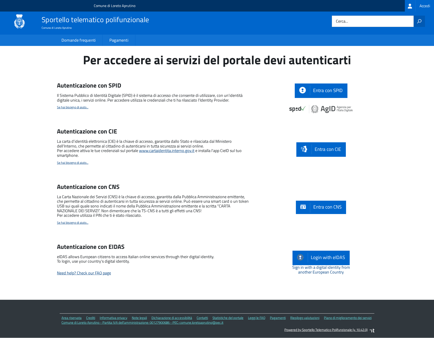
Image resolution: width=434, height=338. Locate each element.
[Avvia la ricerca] (419, 21)
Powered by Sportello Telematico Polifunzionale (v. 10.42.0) (326, 329)
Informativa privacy (113, 317)
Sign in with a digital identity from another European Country (321, 269)
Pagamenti (118, 40)
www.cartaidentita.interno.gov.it (166, 151)
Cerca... (342, 21)
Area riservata (71, 317)
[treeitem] (419, 6)
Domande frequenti (78, 40)
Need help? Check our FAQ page (84, 273)
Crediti (90, 317)
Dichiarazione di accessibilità (171, 317)
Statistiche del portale (227, 317)
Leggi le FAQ (256, 317)
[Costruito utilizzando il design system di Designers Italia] (372, 331)
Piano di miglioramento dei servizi (348, 317)
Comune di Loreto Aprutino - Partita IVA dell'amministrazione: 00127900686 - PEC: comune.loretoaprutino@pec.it (142, 322)
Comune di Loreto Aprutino (114, 5)
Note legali (139, 317)
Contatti (202, 317)
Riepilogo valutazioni (304, 317)
